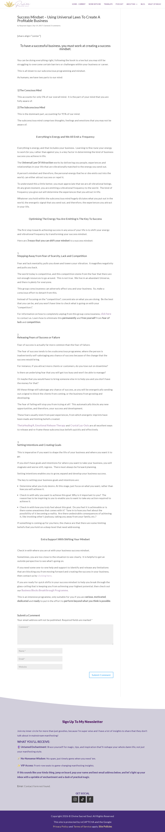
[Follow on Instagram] (75, 799)
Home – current (79, 4)
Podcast (119, 4)
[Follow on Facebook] (90, 799)
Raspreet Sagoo (25, 26)
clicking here (44, 575)
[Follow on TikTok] (82, 799)
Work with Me (95, 4)
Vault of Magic (154, 4)
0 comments (56, 26)
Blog (143, 4)
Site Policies (105, 826)
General (47, 26)
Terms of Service (82, 826)
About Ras (130, 4)
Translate (108, 4)
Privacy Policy (60, 826)
